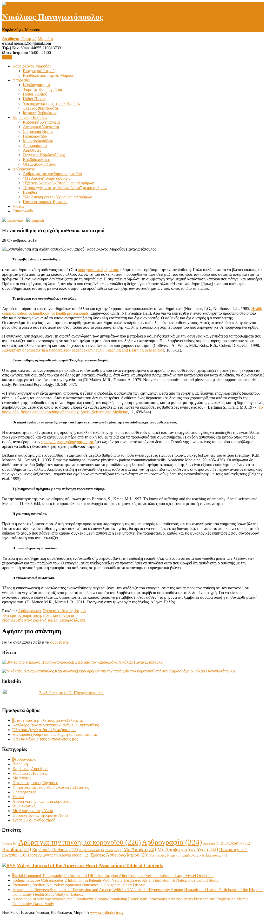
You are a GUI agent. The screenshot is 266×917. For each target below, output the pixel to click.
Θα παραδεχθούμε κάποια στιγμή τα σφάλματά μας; (55, 734)
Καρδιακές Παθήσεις (29, 117)
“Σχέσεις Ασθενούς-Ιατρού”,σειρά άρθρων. (59, 183)
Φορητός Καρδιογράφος (43, 89)
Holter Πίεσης (34, 99)
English (38, 220)
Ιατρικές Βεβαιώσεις (40, 113)
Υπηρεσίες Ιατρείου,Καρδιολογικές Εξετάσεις (50, 787)
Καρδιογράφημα (36, 85)
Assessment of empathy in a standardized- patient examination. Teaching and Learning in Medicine (83, 350)
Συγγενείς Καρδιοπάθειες (44, 155)
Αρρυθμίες (32, 150)
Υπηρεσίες (21, 80)
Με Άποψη (21, 778)
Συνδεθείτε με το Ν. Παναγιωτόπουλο (71, 693)
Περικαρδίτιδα (35, 136)
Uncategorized (24, 792)
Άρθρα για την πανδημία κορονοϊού (52, 173)
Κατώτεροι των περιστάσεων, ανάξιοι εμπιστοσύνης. (56, 725)
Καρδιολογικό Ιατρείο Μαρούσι (49, 75)
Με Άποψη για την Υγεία (32, 810)
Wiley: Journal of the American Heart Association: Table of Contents (90, 865)
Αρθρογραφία (23, 169)
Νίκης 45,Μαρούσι (27, 38)
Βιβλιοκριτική (24, 806)
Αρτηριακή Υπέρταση (41, 127)
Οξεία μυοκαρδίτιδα (39, 164)
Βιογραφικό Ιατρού (39, 71)
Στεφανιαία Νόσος (38, 131)
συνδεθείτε (59, 642)
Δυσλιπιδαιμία (35, 145)
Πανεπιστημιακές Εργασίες (45, 201)
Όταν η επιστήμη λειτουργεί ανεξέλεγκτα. (48, 720)
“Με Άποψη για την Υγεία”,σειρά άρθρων (57, 197)
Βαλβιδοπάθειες (36, 159)
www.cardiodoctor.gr (107, 912)
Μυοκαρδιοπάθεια (38, 141)
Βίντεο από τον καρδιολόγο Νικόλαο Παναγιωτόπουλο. (118, 662)
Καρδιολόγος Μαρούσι (31, 66)
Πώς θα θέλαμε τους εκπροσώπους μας (45, 739)
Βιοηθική (30, 192)
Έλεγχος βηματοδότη (40, 108)
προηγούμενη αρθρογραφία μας (67, 442)
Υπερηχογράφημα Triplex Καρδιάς (51, 103)
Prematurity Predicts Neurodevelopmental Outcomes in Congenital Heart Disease (78, 885)
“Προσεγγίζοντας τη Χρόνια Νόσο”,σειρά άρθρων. (65, 187)
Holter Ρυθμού (35, 94)
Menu (7, 57)
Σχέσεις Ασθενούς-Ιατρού (64, 611)
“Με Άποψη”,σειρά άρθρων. (46, 178)
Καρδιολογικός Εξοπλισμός (100, 850)
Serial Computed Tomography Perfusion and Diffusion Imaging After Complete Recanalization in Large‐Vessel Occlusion (114, 875)
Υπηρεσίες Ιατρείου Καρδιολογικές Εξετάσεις (188, 855)
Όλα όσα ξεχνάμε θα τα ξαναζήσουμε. (44, 729)
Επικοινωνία (22, 211)
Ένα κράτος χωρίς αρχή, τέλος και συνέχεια (38, 615)
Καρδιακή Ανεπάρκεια (41, 122)
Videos (18, 206)
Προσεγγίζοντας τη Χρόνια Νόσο (40, 815)
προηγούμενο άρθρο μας (98, 269)
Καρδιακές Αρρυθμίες (30, 768)
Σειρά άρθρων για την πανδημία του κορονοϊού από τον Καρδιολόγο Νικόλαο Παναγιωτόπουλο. (156, 671)
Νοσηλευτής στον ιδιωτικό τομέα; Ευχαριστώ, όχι (43, 620)
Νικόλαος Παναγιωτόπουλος (52, 17)
